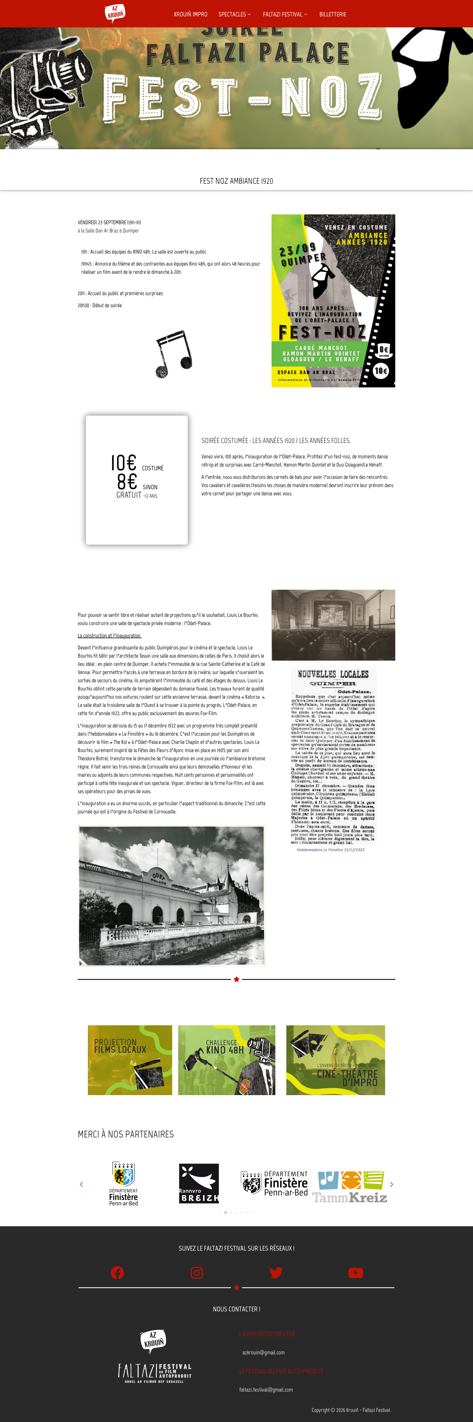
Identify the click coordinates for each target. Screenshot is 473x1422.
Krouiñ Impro (190, 14)
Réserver (137, 518)
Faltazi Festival (282, 14)
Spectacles (232, 14)
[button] (81, 1184)
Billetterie (332, 14)
